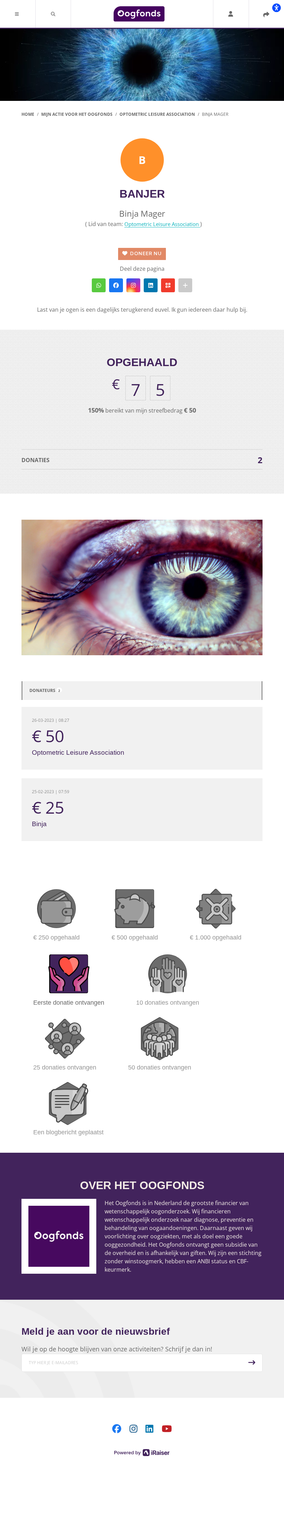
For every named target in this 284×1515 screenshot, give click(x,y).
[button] (18, 14)
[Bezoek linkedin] (149, 1428)
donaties (142, 460)
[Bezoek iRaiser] (142, 1452)
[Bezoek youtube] (167, 1428)
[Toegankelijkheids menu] (276, 7)
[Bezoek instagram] (133, 1428)
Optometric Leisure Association (162, 223)
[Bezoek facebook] (116, 1428)
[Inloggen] (230, 14)
